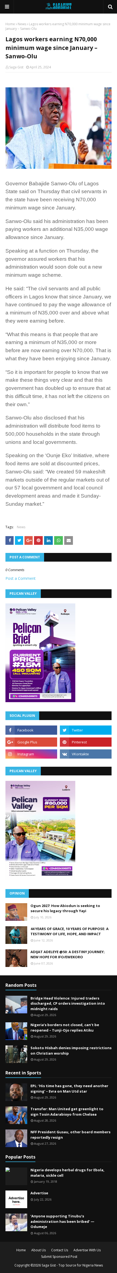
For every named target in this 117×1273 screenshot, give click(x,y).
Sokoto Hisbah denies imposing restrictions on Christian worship (71, 1050)
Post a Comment (20, 578)
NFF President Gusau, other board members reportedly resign (70, 1134)
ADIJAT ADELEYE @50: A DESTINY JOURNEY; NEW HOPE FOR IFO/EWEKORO (67, 954)
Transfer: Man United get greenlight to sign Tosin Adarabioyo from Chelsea (66, 1111)
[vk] (86, 754)
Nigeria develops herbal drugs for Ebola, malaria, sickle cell (67, 1172)
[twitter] (86, 730)
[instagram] (31, 754)
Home (10, 24)
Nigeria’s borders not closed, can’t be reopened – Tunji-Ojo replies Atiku (64, 1027)
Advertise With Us (87, 1250)
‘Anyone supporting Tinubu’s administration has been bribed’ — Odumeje (62, 1221)
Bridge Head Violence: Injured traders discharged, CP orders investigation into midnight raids (67, 1003)
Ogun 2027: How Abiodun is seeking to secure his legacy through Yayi (65, 908)
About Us (38, 1250)
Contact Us (59, 1250)
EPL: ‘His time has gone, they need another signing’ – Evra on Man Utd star (69, 1088)
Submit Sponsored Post (59, 1256)
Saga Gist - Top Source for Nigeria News (72, 1265)
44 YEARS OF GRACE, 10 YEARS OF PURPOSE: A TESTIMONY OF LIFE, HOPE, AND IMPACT (69, 931)
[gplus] (31, 742)
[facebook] (31, 730)
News (22, 24)
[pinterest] (86, 742)
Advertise (39, 1193)
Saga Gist (16, 67)
